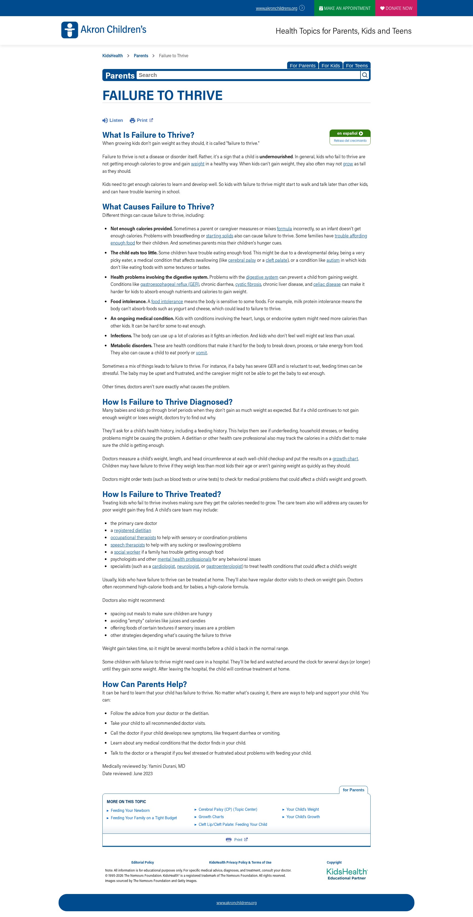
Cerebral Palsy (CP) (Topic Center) (228, 809)
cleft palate (276, 260)
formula (284, 228)
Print (142, 120)
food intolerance (167, 301)
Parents (141, 55)
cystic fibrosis (248, 284)
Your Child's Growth (303, 816)
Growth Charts (211, 816)
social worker (127, 552)
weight (197, 163)
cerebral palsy (242, 260)
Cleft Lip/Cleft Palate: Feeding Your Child (233, 824)
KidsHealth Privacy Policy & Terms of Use (240, 862)
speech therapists (128, 545)
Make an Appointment (347, 8)
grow (348, 163)
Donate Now (399, 8)
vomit (201, 352)
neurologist (188, 566)
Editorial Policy (142, 862)
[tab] (353, 790)
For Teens (357, 65)
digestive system (262, 277)
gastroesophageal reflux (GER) (169, 284)
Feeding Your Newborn (130, 810)
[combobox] (248, 75)
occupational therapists (133, 537)
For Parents (303, 65)
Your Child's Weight (303, 809)
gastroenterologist (224, 566)
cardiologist (163, 566)
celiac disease (327, 284)
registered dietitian (132, 530)
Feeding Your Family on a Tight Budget (144, 817)
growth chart (345, 458)
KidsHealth (112, 55)
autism (333, 260)
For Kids (331, 65)
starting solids (219, 235)
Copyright (334, 862)
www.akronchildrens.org (276, 8)
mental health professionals (184, 559)
